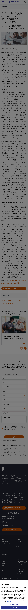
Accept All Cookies (14, 607)
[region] (14, 595)
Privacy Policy (9, 601)
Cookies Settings (14, 604)
